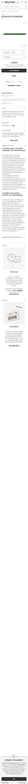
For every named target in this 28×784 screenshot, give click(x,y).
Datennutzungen (20, 764)
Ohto (14, 125)
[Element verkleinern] (22, 45)
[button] (25, 22)
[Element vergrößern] (25, 45)
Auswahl (7, 52)
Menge (7, 57)
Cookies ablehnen (5, 782)
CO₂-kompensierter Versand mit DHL (14, 66)
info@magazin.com (14, 294)
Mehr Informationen (22, 782)
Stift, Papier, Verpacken (13, 11)
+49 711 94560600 (17, 290)
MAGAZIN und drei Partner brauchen (10, 762)
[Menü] (2, 2)
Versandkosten (20, 64)
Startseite (4, 11)
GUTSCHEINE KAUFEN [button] (14, 346)
